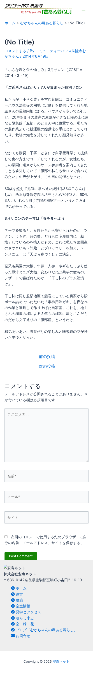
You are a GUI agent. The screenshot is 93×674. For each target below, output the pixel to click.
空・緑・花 (24, 624)
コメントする (15, 51)
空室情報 (22, 606)
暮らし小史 (24, 618)
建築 (19, 600)
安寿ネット (61, 661)
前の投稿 (47, 357)
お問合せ (22, 635)
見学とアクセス (28, 612)
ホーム (21, 588)
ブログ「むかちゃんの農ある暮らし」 (46, 630)
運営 (19, 594)
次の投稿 (47, 366)
